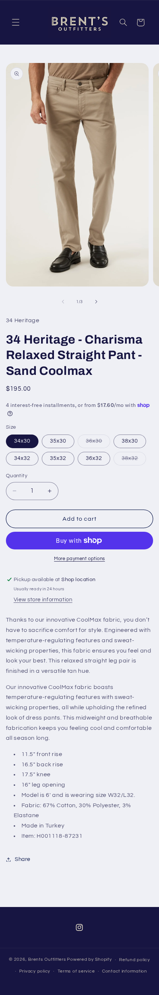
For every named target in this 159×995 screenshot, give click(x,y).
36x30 (98, 443)
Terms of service (76, 971)
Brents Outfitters (47, 960)
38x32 (134, 460)
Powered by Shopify (89, 960)
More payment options (79, 558)
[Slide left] (63, 302)
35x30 (58, 441)
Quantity (16, 475)
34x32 (22, 458)
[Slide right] (96, 302)
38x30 (130, 441)
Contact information (124, 971)
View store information (43, 599)
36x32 (94, 458)
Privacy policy (34, 971)
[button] (15, 22)
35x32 (58, 458)
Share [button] (22, 859)
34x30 (22, 441)
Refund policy (134, 960)
